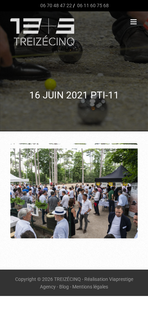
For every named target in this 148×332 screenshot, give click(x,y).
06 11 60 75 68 (92, 5)
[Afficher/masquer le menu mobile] (134, 21)
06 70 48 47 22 (55, 5)
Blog (64, 286)
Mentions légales (90, 286)
